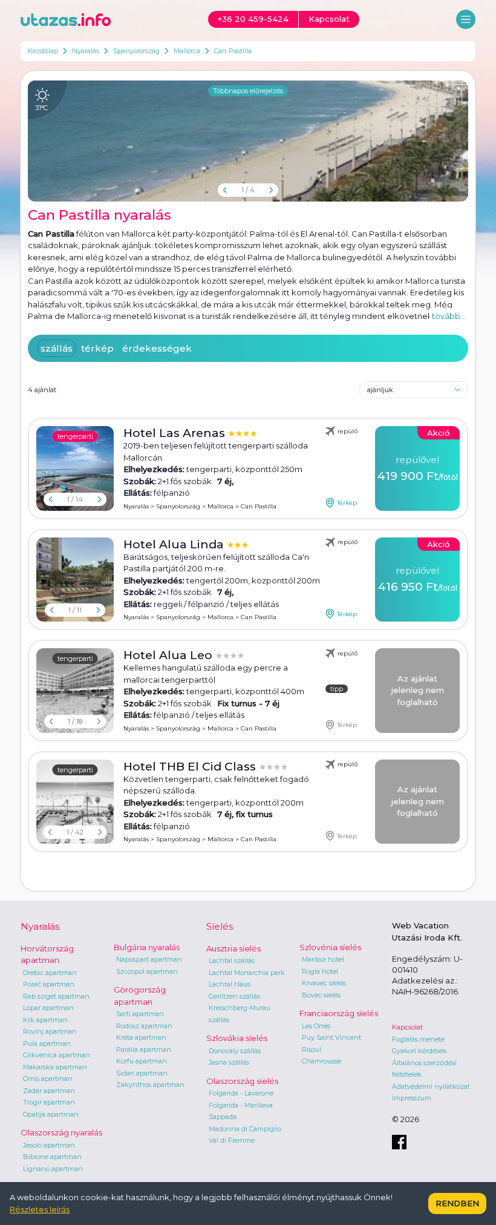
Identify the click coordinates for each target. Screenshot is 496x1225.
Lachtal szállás (232, 960)
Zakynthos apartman (150, 1084)
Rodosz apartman (144, 1026)
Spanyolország (136, 51)
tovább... (449, 316)
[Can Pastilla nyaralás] (248, 141)
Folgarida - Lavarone (241, 1093)
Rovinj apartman (50, 1031)
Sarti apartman (140, 1014)
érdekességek (157, 348)
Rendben (457, 1203)
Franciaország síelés (338, 1013)
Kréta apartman (141, 1037)
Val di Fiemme (232, 1140)
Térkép (347, 503)
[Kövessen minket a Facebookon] (399, 1142)
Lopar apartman (48, 1007)
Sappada (223, 1116)
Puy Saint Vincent (331, 1037)
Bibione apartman (52, 1156)
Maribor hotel (323, 959)
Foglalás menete (418, 1039)
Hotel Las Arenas (175, 433)
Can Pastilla (233, 51)
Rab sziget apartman (56, 996)
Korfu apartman (141, 1061)
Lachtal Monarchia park (247, 972)
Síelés (219, 926)
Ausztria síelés (233, 948)
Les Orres (316, 1026)
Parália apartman (143, 1049)
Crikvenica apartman (56, 1055)
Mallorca (187, 51)
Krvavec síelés (324, 983)
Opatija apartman (51, 1114)
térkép (97, 348)
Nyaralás (85, 51)
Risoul (311, 1049)
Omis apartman (48, 1078)
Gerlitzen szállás (234, 996)
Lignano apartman (53, 1168)
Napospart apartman (149, 959)
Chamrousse (321, 1061)
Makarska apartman (55, 1067)
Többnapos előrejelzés (248, 91)
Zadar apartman (49, 1090)
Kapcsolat (407, 1027)
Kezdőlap (43, 51)
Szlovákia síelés (236, 1038)
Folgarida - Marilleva (241, 1105)
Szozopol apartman (147, 971)
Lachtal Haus (229, 984)
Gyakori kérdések (419, 1050)
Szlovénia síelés (330, 947)
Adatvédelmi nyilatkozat (431, 1086)
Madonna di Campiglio (245, 1129)
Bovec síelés (321, 995)
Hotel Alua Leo (169, 655)
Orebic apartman (50, 972)
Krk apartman (45, 1020)
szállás (57, 348)
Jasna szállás (229, 1062)
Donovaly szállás (235, 1050)
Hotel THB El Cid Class (191, 766)
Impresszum (411, 1098)
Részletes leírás (40, 1209)
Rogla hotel (320, 971)
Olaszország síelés (242, 1081)
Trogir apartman (49, 1102)
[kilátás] (75, 802)
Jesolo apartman (49, 1145)
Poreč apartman (48, 984)
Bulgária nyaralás (147, 947)
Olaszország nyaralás (61, 1132)
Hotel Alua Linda (175, 544)
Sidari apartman (142, 1073)
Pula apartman (47, 1043)
